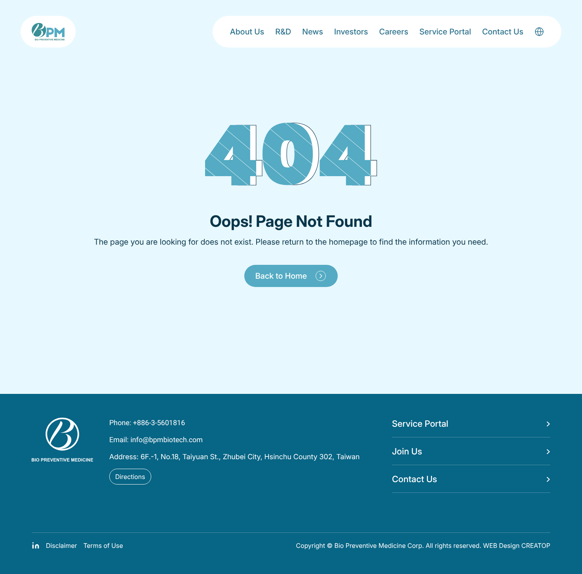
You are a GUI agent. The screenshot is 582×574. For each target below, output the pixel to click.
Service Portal (445, 31)
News (312, 31)
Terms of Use (103, 545)
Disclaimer (61, 545)
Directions (130, 477)
